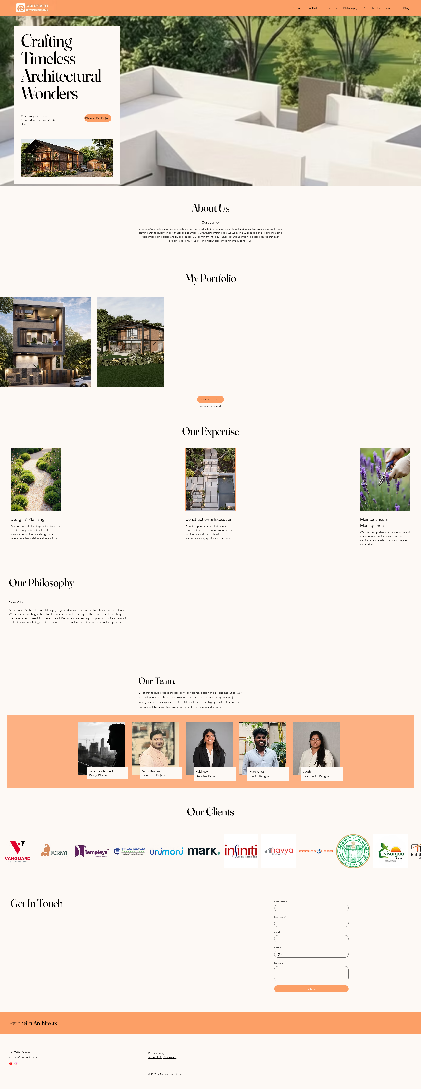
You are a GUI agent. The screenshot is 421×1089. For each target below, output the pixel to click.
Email (277, 1078)
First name (280, 1047)
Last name (280, 1063)
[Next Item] (414, 415)
